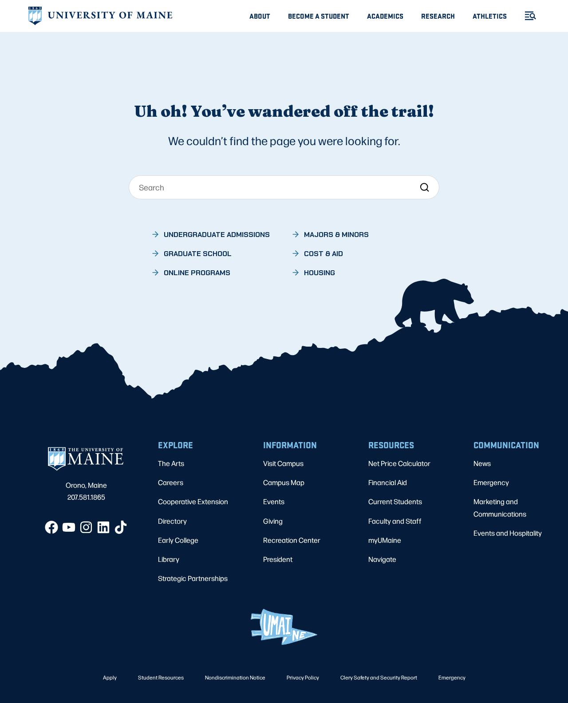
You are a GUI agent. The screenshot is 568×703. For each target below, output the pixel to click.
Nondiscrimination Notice (235, 677)
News (482, 463)
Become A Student (318, 15)
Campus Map (283, 482)
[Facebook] (51, 527)
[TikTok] (120, 527)
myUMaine (384, 540)
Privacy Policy (303, 677)
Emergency (491, 482)
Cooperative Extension (193, 501)
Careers (170, 482)
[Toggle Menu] (527, 16)
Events (273, 501)
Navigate (382, 559)
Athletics (490, 15)
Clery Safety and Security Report (378, 677)
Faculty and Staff (395, 520)
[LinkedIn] (103, 527)
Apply (110, 677)
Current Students (395, 501)
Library (168, 559)
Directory (172, 520)
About (259, 15)
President (277, 559)
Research (438, 15)
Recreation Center (291, 540)
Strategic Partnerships (193, 578)
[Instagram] (86, 527)
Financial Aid (387, 482)
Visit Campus (283, 463)
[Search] (424, 187)
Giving (273, 520)
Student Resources (161, 677)
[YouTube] (68, 527)
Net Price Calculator (399, 463)
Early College (178, 540)
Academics (385, 15)
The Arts (171, 463)
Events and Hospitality (507, 532)
